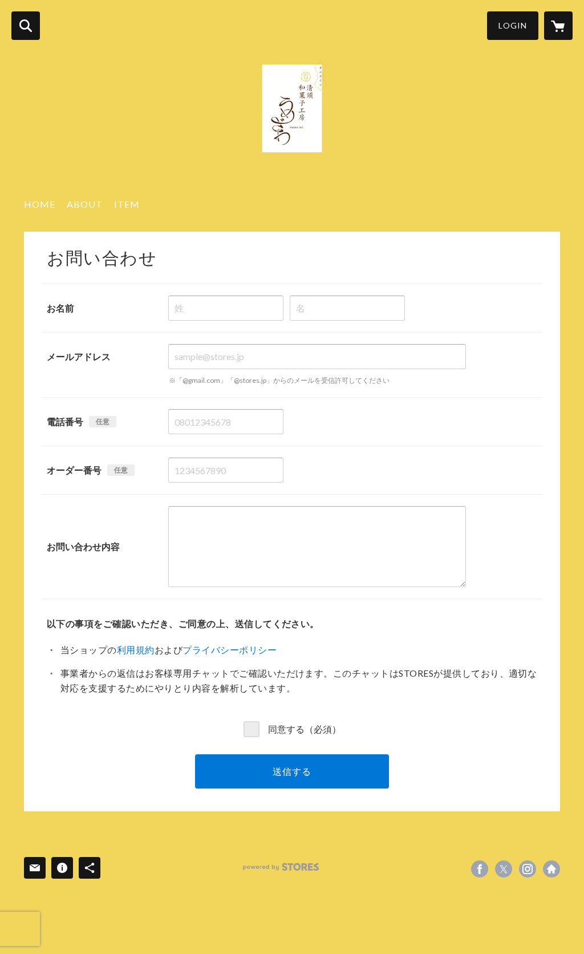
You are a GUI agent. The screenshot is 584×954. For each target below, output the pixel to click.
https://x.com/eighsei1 (503, 869)
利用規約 (136, 649)
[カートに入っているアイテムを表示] (558, 25)
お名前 (60, 307)
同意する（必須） (304, 728)
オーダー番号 (74, 469)
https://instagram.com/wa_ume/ (527, 869)
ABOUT (85, 204)
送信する (292, 771)
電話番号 (65, 421)
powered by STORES (281, 867)
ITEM (127, 204)
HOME (39, 204)
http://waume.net (551, 869)
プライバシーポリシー (229, 649)
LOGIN (512, 25)
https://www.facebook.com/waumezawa (479, 869)
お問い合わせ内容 (83, 546)
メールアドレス (79, 356)
